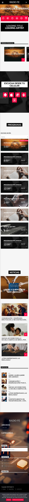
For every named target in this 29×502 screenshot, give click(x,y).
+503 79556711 (7, 463)
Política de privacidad (18, 499)
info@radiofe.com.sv (8, 466)
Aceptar (9, 499)
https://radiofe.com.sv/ (9, 460)
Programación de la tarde (14, 198)
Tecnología (5, 440)
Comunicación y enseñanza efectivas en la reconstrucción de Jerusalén (14, 318)
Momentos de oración (12, 171)
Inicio (4, 489)
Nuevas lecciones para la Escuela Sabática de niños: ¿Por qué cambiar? (14, 338)
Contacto (19, 489)
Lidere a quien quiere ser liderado (14, 290)
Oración (12, 48)
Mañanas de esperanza (15, 54)
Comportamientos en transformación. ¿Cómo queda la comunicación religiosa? (18, 399)
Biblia (3, 304)
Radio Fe (15, 2)
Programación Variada (13, 157)
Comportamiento (6, 437)
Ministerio (11, 489)
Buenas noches (9, 226)
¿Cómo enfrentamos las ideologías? (11, 359)
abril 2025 (5, 427)
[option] (14, 54)
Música (6, 48)
